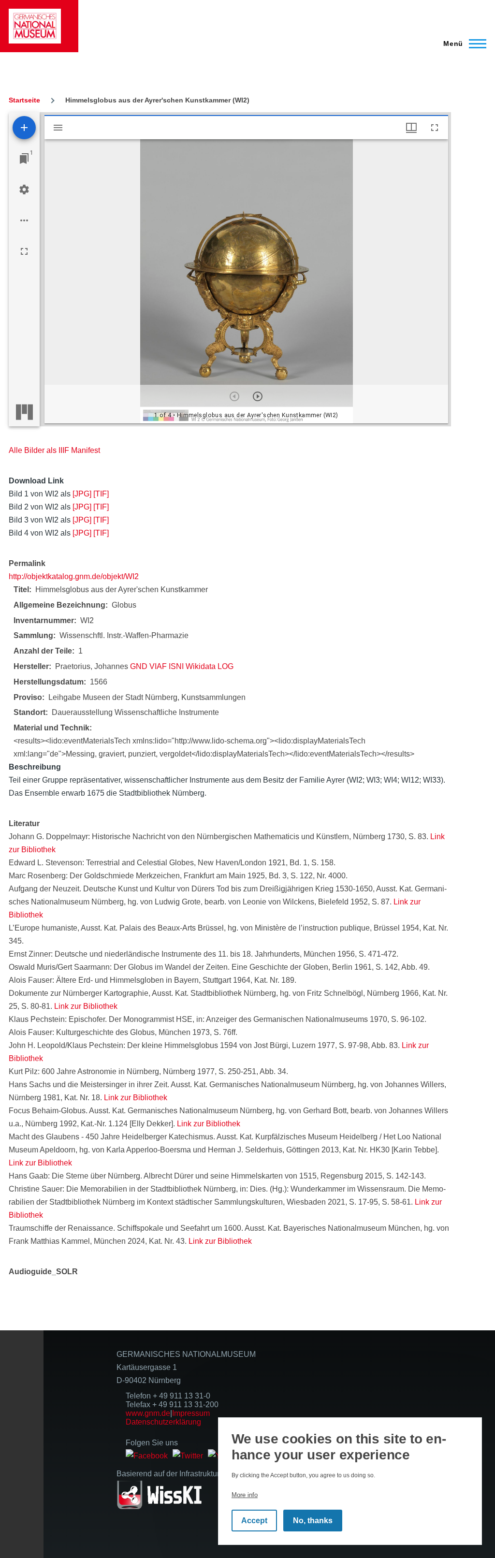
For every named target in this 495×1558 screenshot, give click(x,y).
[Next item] (257, 396)
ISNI (176, 666)
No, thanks (313, 1520)
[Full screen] (24, 251)
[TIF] (101, 494)
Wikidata (201, 666)
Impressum (191, 1413)
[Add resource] (24, 127)
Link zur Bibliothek (85, 1006)
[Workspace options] (24, 220)
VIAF (158, 666)
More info (245, 1495)
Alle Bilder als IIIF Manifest (54, 450)
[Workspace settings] (24, 189)
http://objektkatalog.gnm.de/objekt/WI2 (74, 576)
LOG (225, 666)
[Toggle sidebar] (58, 127)
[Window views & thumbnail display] (411, 127)
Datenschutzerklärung (163, 1422)
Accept (254, 1520)
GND (138, 666)
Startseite (24, 100)
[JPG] (82, 494)
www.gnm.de (148, 1413)
